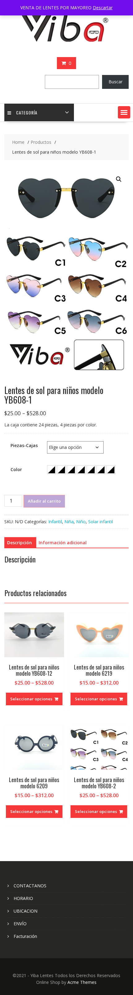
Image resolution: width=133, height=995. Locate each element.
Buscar (115, 82)
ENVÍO (20, 924)
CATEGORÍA (26, 112)
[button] (124, 112)
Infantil (55, 521)
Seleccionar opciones (31, 699)
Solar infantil (100, 521)
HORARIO (23, 898)
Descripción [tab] (19, 542)
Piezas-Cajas (24, 445)
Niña (69, 521)
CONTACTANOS (30, 886)
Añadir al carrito (44, 501)
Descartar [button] (103, 7)
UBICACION (25, 911)
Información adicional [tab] (63, 542)
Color (16, 469)
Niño (81, 521)
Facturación (25, 936)
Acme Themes (82, 982)
